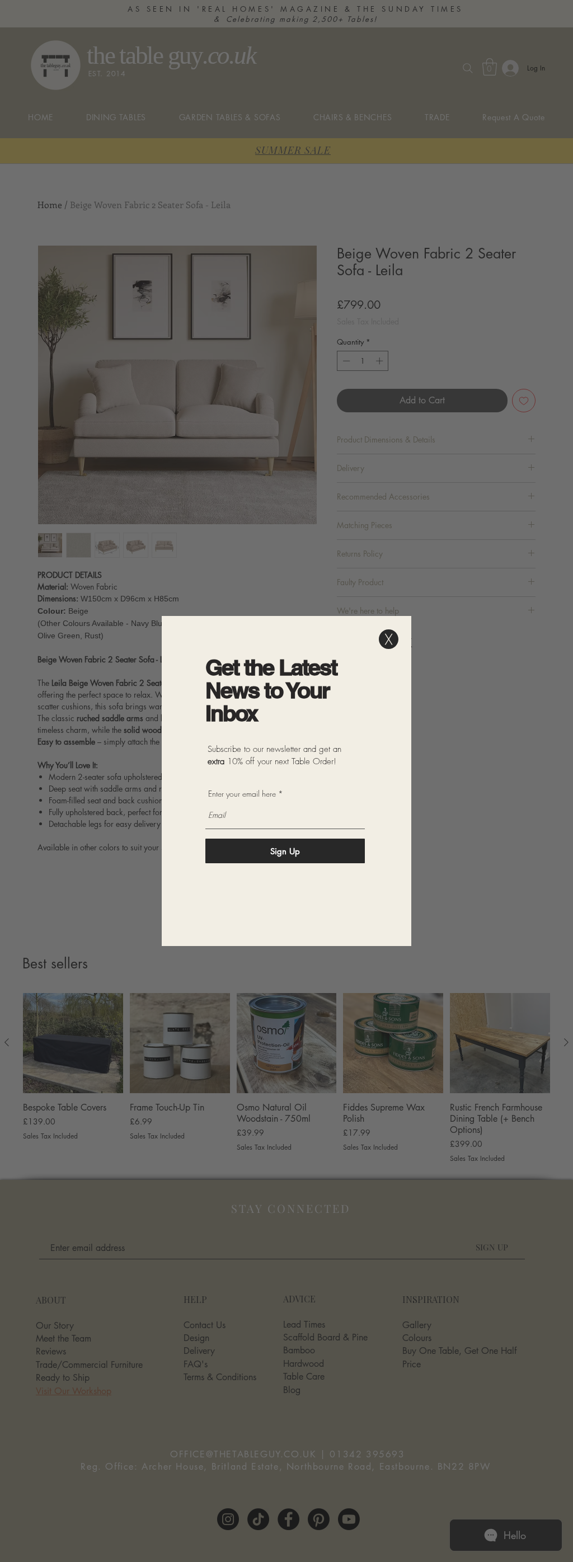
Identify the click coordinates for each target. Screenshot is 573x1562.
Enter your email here (242, 794)
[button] (388, 639)
